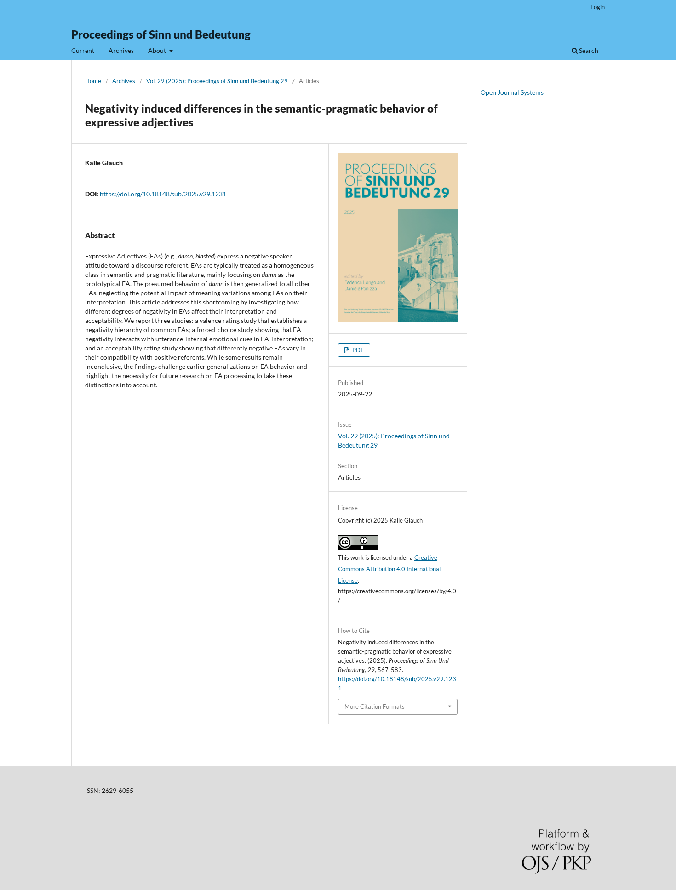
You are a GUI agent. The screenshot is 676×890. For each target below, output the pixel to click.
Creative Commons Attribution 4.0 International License (389, 569)
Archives (121, 50)
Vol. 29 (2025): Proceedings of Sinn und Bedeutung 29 (217, 81)
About (157, 50)
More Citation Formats (374, 706)
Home (93, 81)
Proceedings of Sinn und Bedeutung (161, 34)
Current (82, 50)
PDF (357, 350)
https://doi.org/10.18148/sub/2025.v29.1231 (163, 194)
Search (588, 50)
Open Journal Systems (512, 92)
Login (597, 7)
